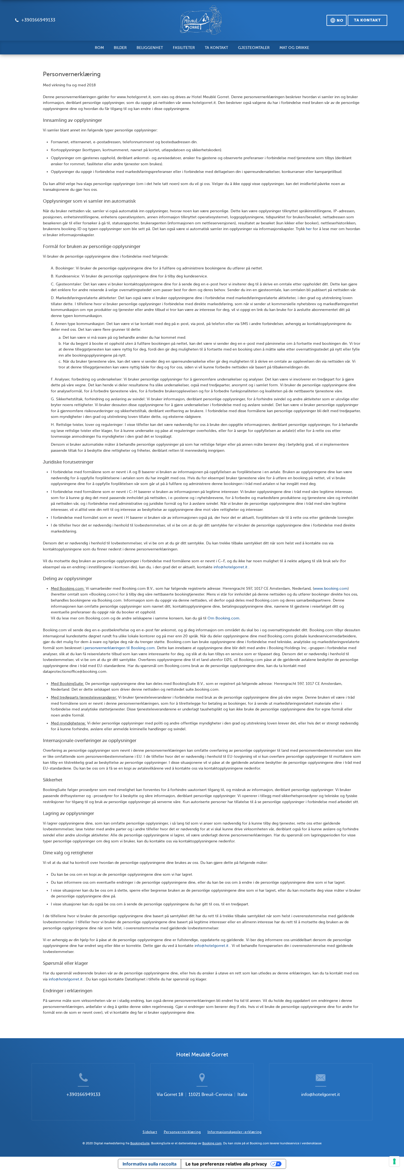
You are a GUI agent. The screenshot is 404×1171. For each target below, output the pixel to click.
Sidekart (150, 1132)
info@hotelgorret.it (231, 567)
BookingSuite (140, 1143)
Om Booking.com (223, 618)
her (309, 229)
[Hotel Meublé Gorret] (201, 22)
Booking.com (212, 1143)
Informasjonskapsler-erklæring (234, 1132)
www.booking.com (331, 588)
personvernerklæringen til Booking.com (120, 648)
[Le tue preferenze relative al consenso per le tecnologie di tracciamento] (394, 1161)
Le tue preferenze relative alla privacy (226, 1164)
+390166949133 (83, 1094)
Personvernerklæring (182, 1132)
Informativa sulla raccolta (149, 1164)
